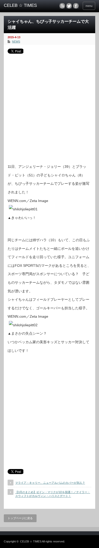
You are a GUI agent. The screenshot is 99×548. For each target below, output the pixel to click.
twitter (69, 6)
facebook (76, 6)
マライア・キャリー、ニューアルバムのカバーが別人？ (50, 482)
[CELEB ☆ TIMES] (23, 5)
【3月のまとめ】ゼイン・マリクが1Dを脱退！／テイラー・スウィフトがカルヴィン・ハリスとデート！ (52, 494)
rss (62, 6)
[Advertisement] (49, 106)
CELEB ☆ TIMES (30, 541)
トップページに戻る (20, 518)
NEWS (16, 41)
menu (89, 5)
